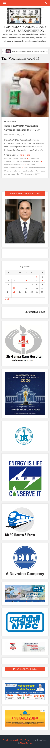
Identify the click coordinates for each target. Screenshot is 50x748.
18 (14, 288)
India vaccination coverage (15, 158)
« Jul (7, 299)
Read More (25, 155)
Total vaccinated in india (23, 171)
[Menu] (4, 2)
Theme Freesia (26, 743)
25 (14, 292)
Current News (10, 122)
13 (26, 284)
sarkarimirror (9, 135)
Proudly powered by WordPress (16, 740)
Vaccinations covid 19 (30, 174)
